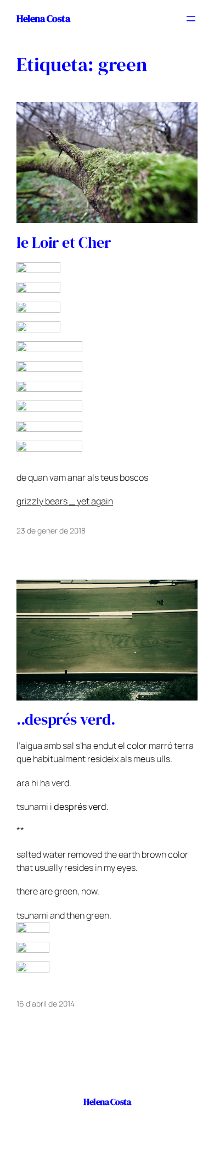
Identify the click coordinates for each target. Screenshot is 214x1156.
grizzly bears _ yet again (64, 501)
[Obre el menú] (191, 18)
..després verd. (65, 720)
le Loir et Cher (63, 243)
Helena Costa (43, 18)
